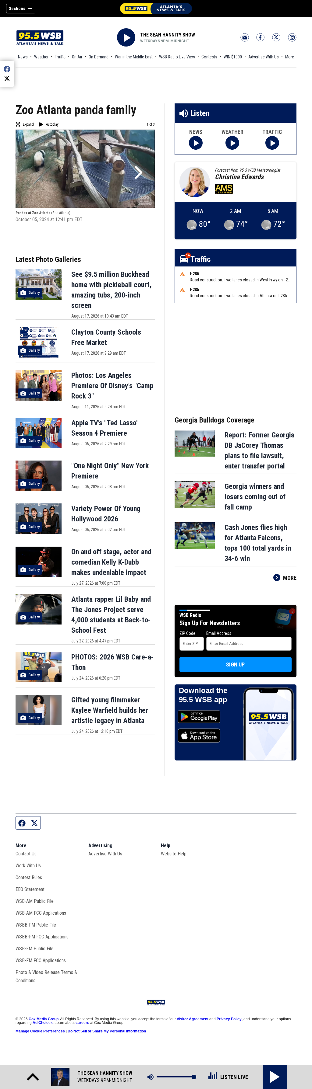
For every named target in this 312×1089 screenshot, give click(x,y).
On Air (77, 56)
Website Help (173, 854)
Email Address (218, 633)
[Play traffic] (272, 143)
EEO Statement (30, 889)
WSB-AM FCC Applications (41, 913)
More (289, 56)
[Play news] (196, 143)
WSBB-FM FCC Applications (42, 937)
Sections (17, 8)
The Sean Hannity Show (167, 35)
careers (82, 1023)
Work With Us (28, 865)
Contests (209, 56)
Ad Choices (43, 1023)
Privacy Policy (229, 1019)
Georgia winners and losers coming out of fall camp (255, 496)
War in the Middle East (134, 56)
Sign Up (235, 664)
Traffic (60, 56)
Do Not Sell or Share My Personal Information (107, 1031)
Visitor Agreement (192, 1019)
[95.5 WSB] (156, 8)
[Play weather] (232, 143)
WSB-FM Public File (34, 949)
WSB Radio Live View (177, 56)
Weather (41, 56)
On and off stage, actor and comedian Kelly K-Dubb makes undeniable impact (111, 562)
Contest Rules (29, 877)
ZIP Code (187, 633)
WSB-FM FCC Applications (41, 960)
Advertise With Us (263, 56)
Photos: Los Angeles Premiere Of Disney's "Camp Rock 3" (112, 385)
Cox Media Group (43, 1019)
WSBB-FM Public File (36, 925)
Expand (28, 124)
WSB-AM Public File (35, 901)
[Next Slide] (137, 172)
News (23, 56)
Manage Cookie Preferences (40, 1031)
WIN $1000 (233, 56)
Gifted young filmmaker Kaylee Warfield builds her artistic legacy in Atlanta (109, 710)
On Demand (98, 56)
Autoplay (52, 124)
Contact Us (26, 854)
